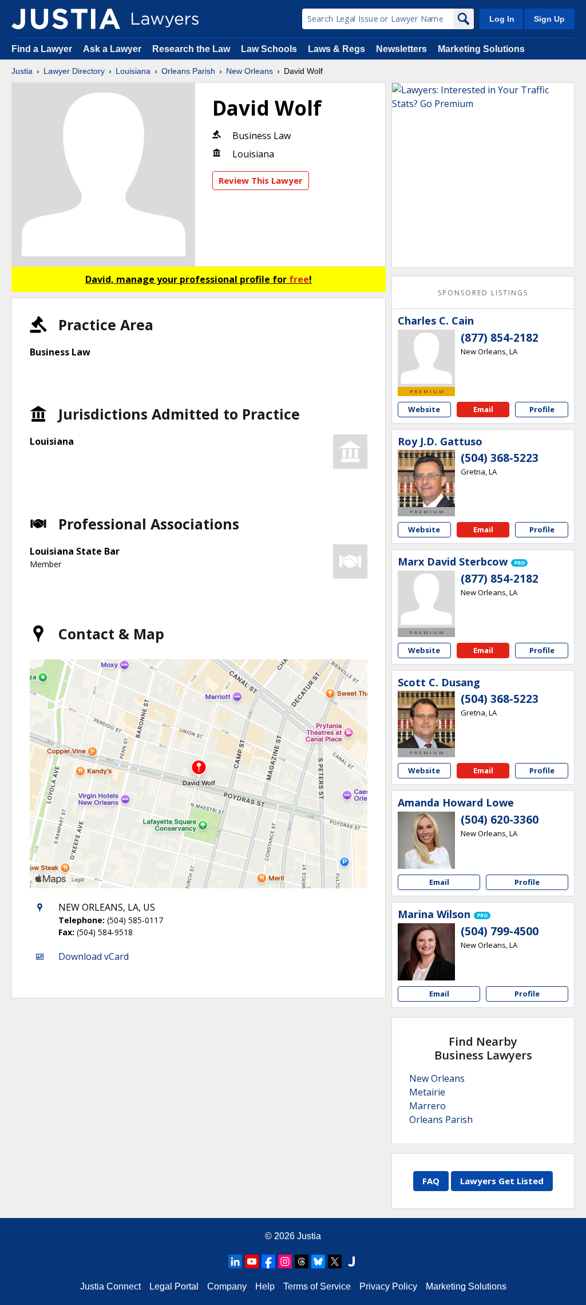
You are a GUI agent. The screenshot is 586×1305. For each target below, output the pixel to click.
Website (424, 409)
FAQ (431, 1181)
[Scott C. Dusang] (426, 719)
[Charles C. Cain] (426, 358)
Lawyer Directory (74, 71)
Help (265, 1286)
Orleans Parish (188, 71)
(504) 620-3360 (500, 819)
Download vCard (93, 956)
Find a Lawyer (41, 49)
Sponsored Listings (483, 293)
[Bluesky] (318, 1261)
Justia (22, 71)
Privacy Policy (388, 1286)
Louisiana (133, 71)
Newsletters (401, 49)
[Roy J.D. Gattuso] (426, 478)
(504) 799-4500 (500, 931)
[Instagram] (285, 1261)
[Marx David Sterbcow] (426, 599)
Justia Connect (110, 1286)
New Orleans (249, 71)
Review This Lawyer (261, 180)
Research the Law (191, 49)
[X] (335, 1261)
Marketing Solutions (481, 49)
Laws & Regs (336, 49)
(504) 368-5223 (500, 457)
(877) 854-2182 (500, 337)
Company (227, 1286)
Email (483, 409)
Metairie (427, 1092)
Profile (542, 409)
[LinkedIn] (235, 1261)
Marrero (427, 1106)
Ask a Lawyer (113, 49)
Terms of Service (317, 1286)
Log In (501, 18)
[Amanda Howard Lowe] (426, 840)
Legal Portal (174, 1286)
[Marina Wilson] (426, 951)
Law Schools (269, 49)
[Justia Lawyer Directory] (65, 19)
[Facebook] (268, 1261)
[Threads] (301, 1261)
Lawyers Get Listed (502, 1181)
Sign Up (549, 18)
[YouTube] (252, 1261)
